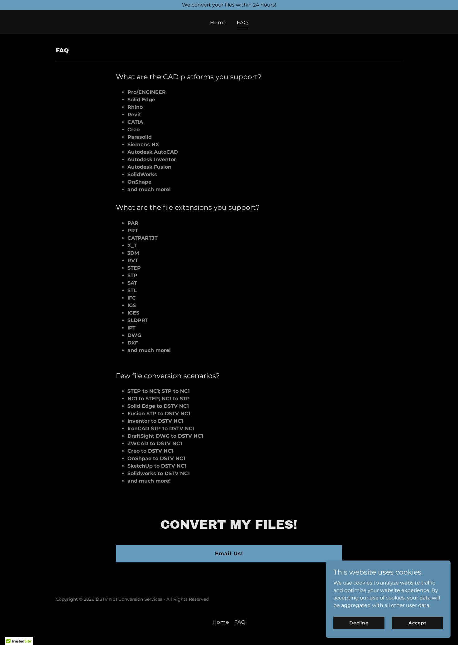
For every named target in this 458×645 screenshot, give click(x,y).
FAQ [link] (242, 23)
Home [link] (218, 23)
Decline (359, 622)
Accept (417, 622)
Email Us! (229, 553)
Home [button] (220, 622)
